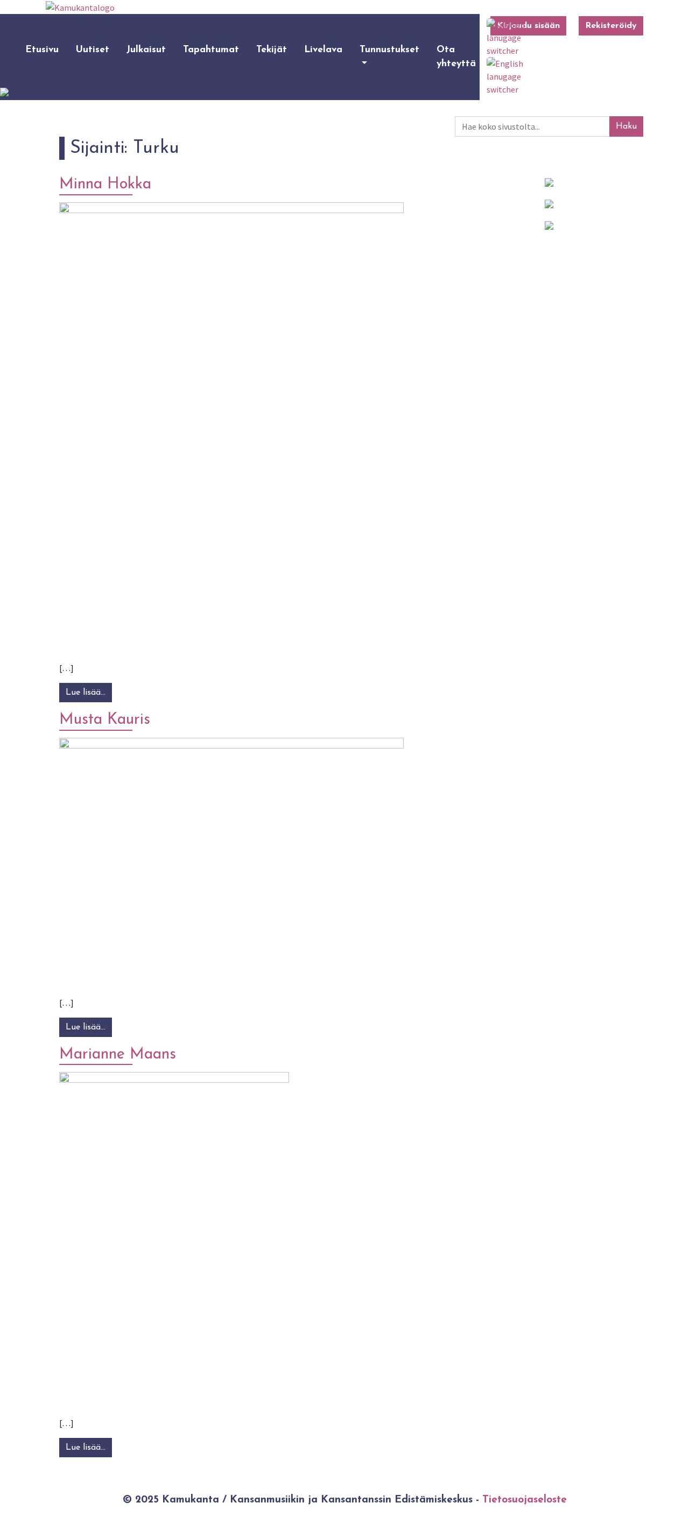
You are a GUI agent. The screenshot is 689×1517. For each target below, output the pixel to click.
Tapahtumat (211, 49)
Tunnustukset (389, 49)
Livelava (323, 49)
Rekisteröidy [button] (611, 26)
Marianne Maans (117, 1054)
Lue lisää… (89, 692)
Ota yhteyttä (456, 56)
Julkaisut (146, 49)
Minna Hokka (105, 184)
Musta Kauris (104, 720)
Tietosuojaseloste (524, 1500)
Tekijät (271, 49)
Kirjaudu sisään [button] (528, 26)
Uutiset (92, 49)
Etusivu (42, 49)
